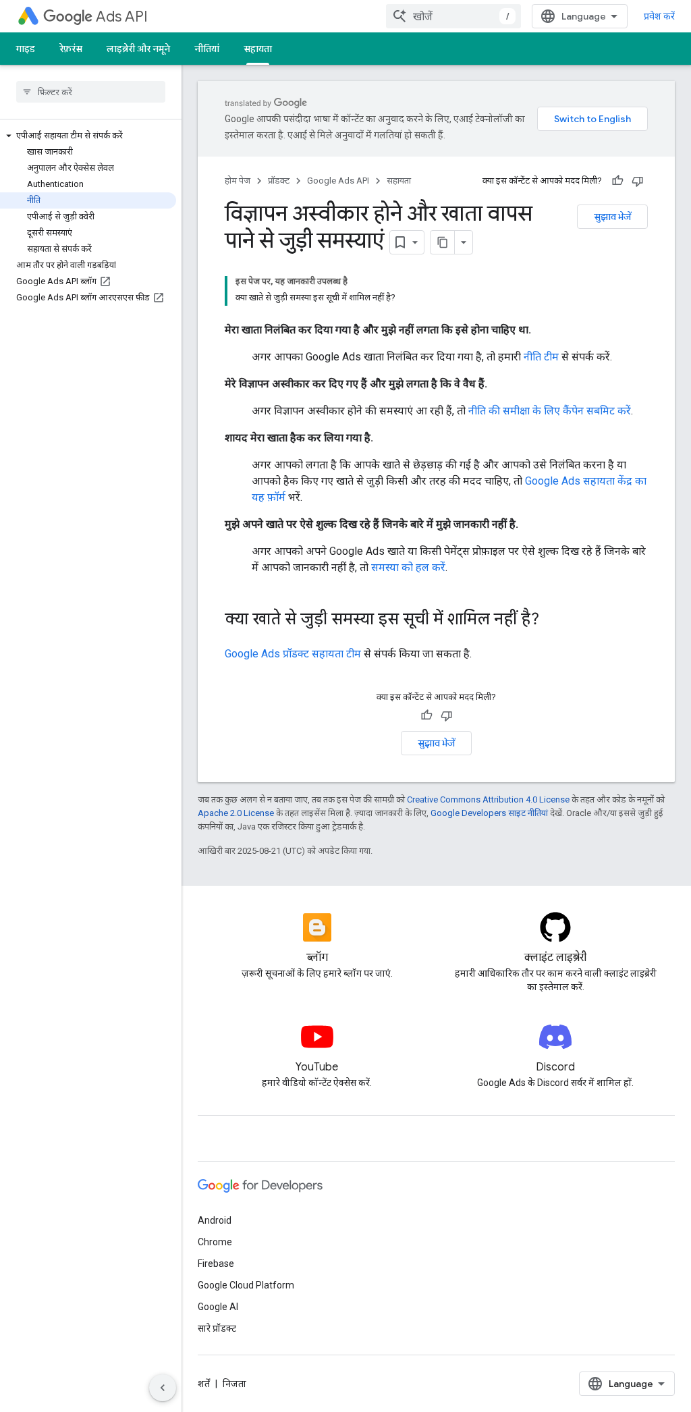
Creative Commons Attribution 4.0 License (488, 799)
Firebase (216, 1263)
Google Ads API (338, 180)
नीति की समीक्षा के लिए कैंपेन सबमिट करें (549, 410)
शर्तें (204, 1383)
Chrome (215, 1242)
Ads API (122, 16)
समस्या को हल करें (408, 567)
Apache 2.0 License (236, 813)
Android (214, 1220)
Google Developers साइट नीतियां (489, 813)
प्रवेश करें (659, 16)
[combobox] (453, 16)
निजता (234, 1383)
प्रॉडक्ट (278, 180)
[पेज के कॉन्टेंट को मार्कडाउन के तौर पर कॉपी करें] (443, 242)
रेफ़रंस (70, 49)
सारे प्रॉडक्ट (217, 1328)
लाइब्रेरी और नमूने (138, 49)
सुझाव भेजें (612, 217)
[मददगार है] (617, 181)
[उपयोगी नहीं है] (638, 181)
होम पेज (237, 180)
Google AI (218, 1306)
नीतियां (206, 49)
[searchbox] (90, 92)
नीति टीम (541, 356)
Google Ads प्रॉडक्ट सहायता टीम (293, 653)
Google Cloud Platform (246, 1285)
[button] (88, 136)
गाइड (25, 49)
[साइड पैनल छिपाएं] (162, 1387)
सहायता (258, 49)
